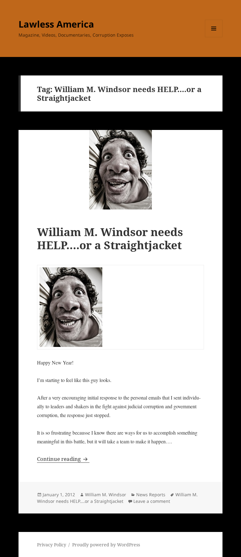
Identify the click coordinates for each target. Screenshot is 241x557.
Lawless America (56, 24)
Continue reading (63, 458)
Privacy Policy (51, 545)
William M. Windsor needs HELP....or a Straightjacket (117, 498)
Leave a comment (151, 501)
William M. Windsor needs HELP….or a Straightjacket (110, 238)
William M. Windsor (105, 495)
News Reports (150, 495)
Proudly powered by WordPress (106, 545)
